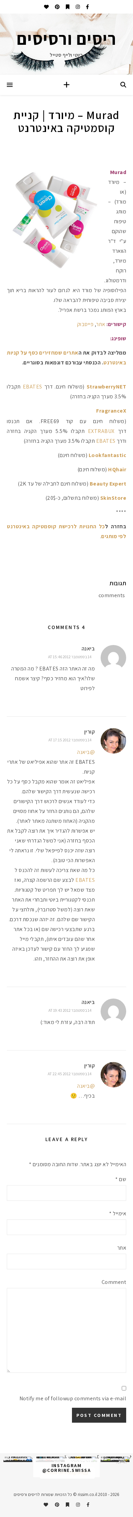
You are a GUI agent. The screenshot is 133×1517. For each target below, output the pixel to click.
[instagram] (77, 7)
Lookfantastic (108, 455)
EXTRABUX (101, 431)
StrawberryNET (107, 386)
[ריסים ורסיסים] (66, 44)
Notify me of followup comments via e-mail (72, 1398)
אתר (100, 324)
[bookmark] (67, 7)
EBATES (32, 386)
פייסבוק (85, 324)
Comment (114, 1282)
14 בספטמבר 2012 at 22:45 (69, 1073)
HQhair (117, 469)
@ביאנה (86, 752)
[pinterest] (57, 7)
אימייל (117, 1213)
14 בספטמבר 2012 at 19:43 (69, 1010)
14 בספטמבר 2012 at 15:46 (69, 656)
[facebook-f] (87, 7)
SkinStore (113, 497)
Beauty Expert (108, 483)
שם (120, 1179)
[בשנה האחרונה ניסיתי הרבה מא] (115, 1459)
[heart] (46, 7)
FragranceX (111, 410)
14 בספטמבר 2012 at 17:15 (69, 739)
